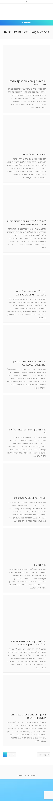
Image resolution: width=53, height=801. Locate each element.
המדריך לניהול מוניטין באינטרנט (30, 497)
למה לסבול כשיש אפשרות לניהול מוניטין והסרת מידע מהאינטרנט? (26, 223)
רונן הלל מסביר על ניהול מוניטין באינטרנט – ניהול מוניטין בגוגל (30, 293)
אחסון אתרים (21, 775)
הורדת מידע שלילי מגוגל (34, 154)
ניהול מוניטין (40, 564)
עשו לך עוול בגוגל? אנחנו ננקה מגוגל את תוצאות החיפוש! (28, 716)
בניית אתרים (32, 775)
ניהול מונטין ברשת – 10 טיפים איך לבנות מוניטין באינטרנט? (29, 363)
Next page (43, 755)
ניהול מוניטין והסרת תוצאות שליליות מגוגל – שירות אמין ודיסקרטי (28, 643)
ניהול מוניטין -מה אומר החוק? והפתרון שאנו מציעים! (27, 83)
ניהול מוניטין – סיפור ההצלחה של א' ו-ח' (27, 431)
